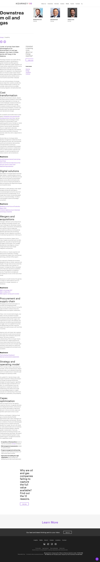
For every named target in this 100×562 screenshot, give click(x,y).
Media (67, 3)
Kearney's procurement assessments (9, 357)
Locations (57, 540)
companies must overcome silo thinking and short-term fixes (10, 117)
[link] (4, 42)
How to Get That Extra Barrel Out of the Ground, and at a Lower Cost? (10, 163)
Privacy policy (38, 548)
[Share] (1, 42)
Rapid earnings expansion (6, 166)
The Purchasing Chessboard (7, 355)
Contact (64, 540)
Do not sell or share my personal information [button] (34, 554)
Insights (36, 540)
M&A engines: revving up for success (9, 293)
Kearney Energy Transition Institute (28, 71)
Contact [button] (78, 3)
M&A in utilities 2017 (5, 292)
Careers (62, 3)
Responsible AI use (21, 554)
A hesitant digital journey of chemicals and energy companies (10, 210)
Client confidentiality (54, 548)
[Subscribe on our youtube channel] (55, 544)
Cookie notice (62, 548)
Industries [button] (50, 3)
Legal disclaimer (45, 548)
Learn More (50, 521)
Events (72, 3)
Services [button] (56, 3)
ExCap (14, 443)
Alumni (46, 540)
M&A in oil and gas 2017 (6, 290)
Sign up (68, 532)
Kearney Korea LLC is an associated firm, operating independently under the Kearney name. (50, 549)
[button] (3, 42)
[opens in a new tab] (44, 544)
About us (43, 3)
